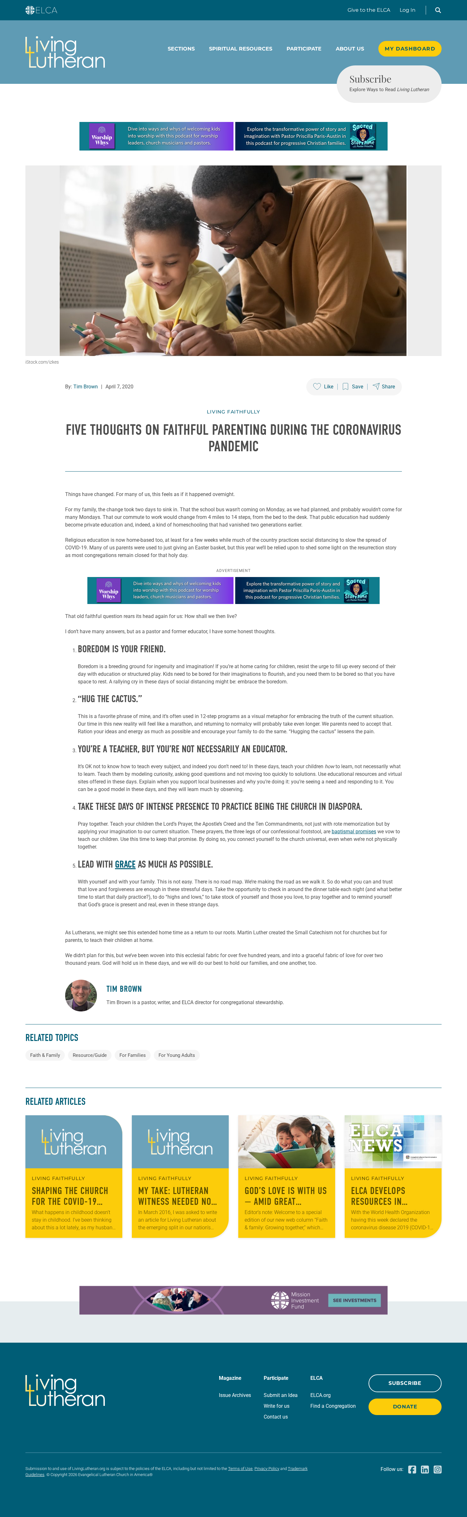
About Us (350, 49)
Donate (405, 1407)
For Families (132, 1055)
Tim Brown (85, 387)
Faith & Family (45, 1055)
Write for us (276, 1406)
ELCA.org (320, 1395)
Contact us (276, 1417)
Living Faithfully (233, 412)
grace (125, 864)
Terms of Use (240, 1468)
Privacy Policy (266, 1468)
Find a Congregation (333, 1406)
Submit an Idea (281, 1395)
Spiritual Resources (240, 49)
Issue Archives (235, 1395)
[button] (438, 10)
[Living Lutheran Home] (65, 52)
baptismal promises (354, 832)
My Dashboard (410, 49)
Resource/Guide (90, 1055)
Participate (304, 49)
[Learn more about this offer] (233, 149)
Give (369, 10)
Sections (181, 49)
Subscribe (405, 1383)
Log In (408, 10)
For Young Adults (177, 1055)
